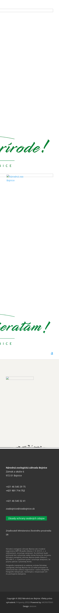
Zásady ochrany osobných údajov (26, 518)
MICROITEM (47, 602)
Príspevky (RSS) (22, 602)
